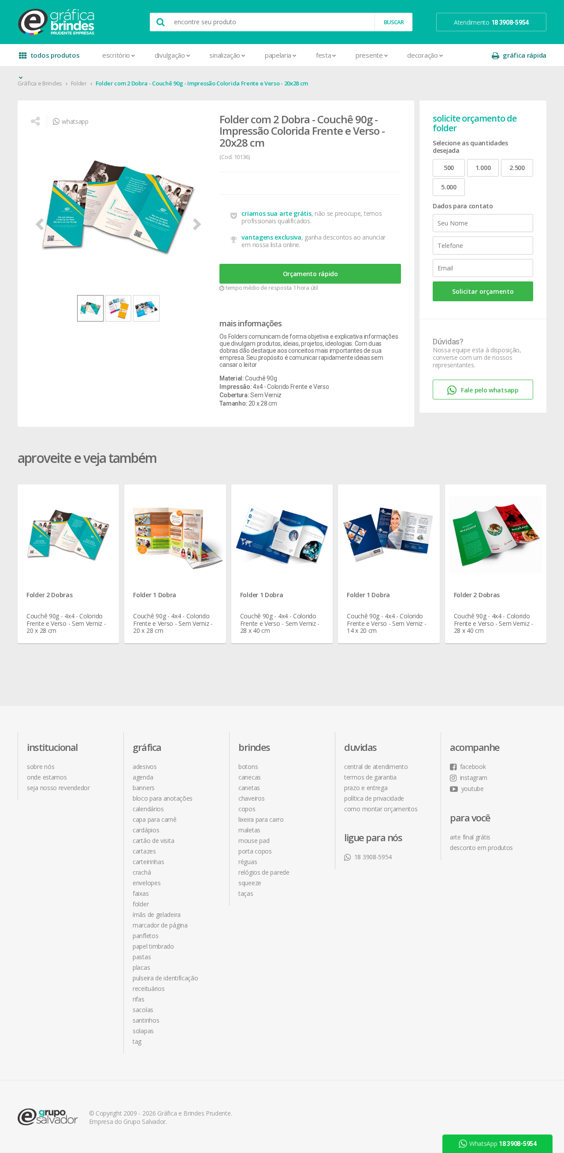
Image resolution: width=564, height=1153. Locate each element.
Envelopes (146, 883)
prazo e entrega (366, 787)
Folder (79, 83)
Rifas (139, 999)
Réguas (247, 861)
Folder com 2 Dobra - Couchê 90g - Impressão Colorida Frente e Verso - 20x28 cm (202, 83)
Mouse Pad (253, 840)
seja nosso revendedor (58, 787)
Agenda (143, 777)
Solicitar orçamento (483, 291)
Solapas (143, 1031)
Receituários (148, 988)
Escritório (116, 55)
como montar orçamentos (380, 809)
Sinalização (224, 55)
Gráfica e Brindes (40, 83)
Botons (248, 766)
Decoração (422, 55)
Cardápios (146, 830)
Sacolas (143, 1009)
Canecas (249, 777)
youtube (472, 788)
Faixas (140, 893)
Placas (141, 967)
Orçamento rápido (310, 274)
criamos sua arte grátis (276, 213)
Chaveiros (251, 798)
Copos (247, 809)
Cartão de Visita (153, 840)
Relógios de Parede (263, 872)
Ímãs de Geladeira (157, 914)
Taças (245, 893)
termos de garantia (370, 777)
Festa (323, 55)
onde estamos (47, 777)
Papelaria (278, 55)
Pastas (142, 957)
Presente (369, 55)
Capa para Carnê (155, 819)
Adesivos (145, 766)
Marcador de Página (160, 925)
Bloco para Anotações (163, 798)
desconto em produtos (481, 847)
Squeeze (249, 883)
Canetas (249, 787)
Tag (137, 1041)
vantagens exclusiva (271, 237)
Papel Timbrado (153, 946)
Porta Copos (255, 851)
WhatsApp (503, 1042)
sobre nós (40, 766)
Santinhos (146, 1020)
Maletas (249, 830)
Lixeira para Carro (261, 819)
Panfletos (145, 935)
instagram (473, 777)
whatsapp (75, 121)
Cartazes (144, 851)
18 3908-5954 (373, 857)
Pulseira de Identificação (165, 978)
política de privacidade (374, 798)
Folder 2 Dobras (49, 595)
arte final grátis (470, 837)
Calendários (148, 809)
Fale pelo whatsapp (490, 390)
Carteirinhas (148, 861)
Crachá (142, 872)
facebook (473, 766)
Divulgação (170, 55)
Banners (144, 787)
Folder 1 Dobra (154, 595)
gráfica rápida (524, 55)
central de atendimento (376, 766)
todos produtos (55, 55)
